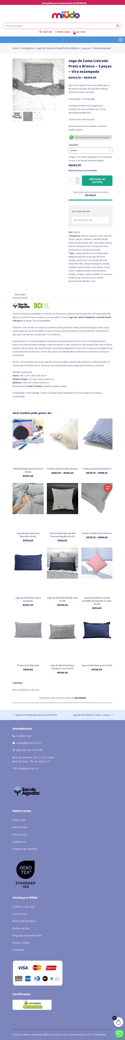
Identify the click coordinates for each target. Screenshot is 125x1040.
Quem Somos (20, 914)
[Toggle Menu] (120, 39)
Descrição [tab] (20, 294)
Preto (101, 243)
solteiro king (74, 277)
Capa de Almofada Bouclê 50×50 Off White (35, 715)
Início (16, 48)
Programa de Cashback (25, 849)
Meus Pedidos (20, 827)
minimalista (97, 267)
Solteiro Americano (102, 274)
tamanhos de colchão (79, 281)
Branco (84, 236)
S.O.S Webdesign (97, 1034)
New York (93, 243)
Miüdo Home (81, 243)
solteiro (88, 274)
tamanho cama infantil (92, 277)
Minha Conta (19, 820)
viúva (93, 281)
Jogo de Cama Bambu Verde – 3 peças (91, 715)
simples (80, 274)
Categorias (27, 48)
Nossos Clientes (21, 942)
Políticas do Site (21, 928)
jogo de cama (84, 256)
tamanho (73, 145)
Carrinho (81, 32)
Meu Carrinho (20, 834)
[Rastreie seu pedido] (40, 32)
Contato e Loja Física (23, 906)
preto (87, 270)
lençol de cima (100, 260)
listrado (106, 263)
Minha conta (63, 32)
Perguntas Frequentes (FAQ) (65, 393)
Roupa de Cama (84, 246)
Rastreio (47, 32)
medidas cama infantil (79, 267)
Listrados (87, 239)
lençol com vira (84, 260)
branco (93, 253)
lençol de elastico (93, 263)
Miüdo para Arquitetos (24, 921)
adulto (86, 253)
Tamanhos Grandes (91, 250)
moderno (79, 270)
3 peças (78, 253)
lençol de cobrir (76, 263)
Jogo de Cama (96, 236)
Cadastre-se (19, 841)
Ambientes (18, 950)
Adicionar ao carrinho (97, 180)
